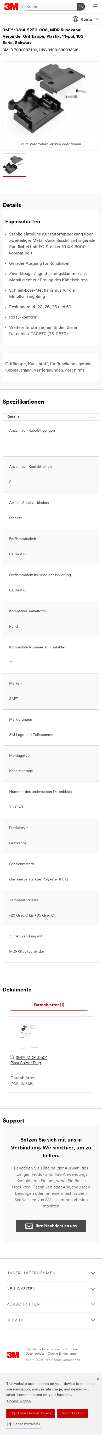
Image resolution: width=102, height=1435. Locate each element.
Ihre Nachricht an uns (56, 1226)
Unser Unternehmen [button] (31, 1273)
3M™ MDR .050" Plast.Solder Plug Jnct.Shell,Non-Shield (28, 1061)
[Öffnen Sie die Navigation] (95, 7)
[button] (23, 1424)
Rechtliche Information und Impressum (54, 1349)
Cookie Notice (19, 1401)
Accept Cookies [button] (72, 1413)
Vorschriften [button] (23, 1305)
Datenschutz (35, 1353)
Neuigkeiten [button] (21, 1289)
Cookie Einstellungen (63, 1353)
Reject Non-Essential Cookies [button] (31, 1413)
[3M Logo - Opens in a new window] (11, 7)
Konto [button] (86, 20)
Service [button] (16, 1320)
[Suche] (81, 7)
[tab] (49, 1005)
